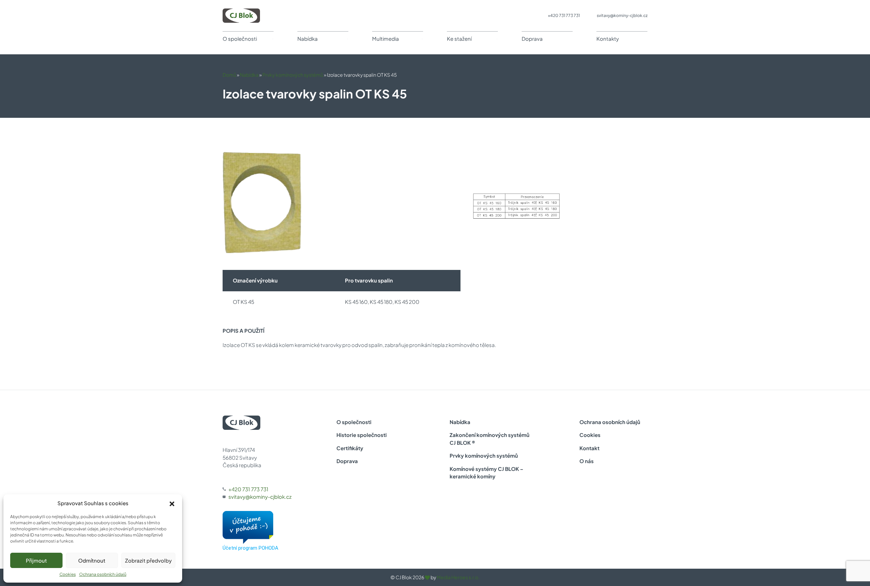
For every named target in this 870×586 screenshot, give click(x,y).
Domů (229, 75)
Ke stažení (459, 38)
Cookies (67, 574)
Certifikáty (349, 448)
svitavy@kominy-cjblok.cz (622, 15)
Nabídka (307, 38)
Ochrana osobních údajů (102, 574)
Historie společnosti (361, 435)
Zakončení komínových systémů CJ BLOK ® (489, 439)
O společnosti (240, 38)
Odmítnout (91, 560)
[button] (172, 503)
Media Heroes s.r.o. (458, 577)
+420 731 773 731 (564, 15)
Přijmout (36, 560)
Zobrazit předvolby (148, 560)
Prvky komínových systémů (292, 75)
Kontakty (607, 38)
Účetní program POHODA (250, 548)
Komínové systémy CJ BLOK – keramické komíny (486, 472)
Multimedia (385, 38)
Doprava (532, 38)
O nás (586, 461)
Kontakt (589, 448)
